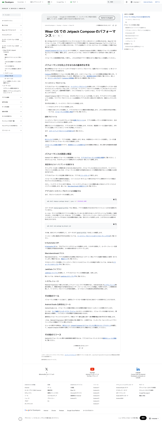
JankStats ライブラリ (51, 273)
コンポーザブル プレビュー (68, 311)
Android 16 (96, 390)
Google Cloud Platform (73, 410)
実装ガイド (64, 259)
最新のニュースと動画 (109, 338)
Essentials (21, 2)
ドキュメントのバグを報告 (146, 390)
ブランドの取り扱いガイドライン (50, 418)
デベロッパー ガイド (121, 390)
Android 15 (96, 393)
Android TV (73, 398)
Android (27, 387)
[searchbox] (11, 15)
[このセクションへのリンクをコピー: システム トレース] (60, 281)
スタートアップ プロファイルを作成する (61, 131)
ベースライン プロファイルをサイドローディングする (93, 236)
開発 (49, 2)
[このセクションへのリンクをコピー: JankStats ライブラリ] (63, 269)
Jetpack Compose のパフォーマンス (56, 50)
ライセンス (36, 418)
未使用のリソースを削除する (76, 145)
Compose (48, 74)
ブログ (74, 2)
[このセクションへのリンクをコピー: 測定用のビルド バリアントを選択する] (75, 165)
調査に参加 (142, 395)
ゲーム (49, 387)
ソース (26, 395)
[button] (10, 25)
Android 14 (96, 395)
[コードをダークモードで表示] (114, 199)
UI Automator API (50, 246)
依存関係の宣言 (91, 76)
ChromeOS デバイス (76, 393)
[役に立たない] (115, 25)
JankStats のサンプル (67, 276)
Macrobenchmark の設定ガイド (77, 186)
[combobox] (115, 2)
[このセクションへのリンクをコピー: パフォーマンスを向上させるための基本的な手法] (91, 65)
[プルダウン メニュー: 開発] (52, 2)
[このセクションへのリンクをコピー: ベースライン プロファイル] (67, 83)
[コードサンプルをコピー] (116, 199)
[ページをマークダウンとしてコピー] (58, 35)
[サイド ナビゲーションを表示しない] (20, 419)
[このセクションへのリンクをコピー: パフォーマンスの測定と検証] (73, 154)
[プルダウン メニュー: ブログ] (78, 2)
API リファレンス (120, 393)
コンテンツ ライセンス (70, 355)
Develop (5, 8)
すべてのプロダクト (88, 410)
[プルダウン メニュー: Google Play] (66, 2)
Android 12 (96, 401)
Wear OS (22, 8)
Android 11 (96, 404)
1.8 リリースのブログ (54, 78)
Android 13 (96, 398)
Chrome (53, 410)
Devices (14, 8)
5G (48, 401)
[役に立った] (113, 25)
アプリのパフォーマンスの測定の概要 (92, 158)
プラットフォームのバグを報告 (147, 387)
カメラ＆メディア (52, 395)
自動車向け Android (75, 395)
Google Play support (144, 393)
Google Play (60, 2)
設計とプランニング (35, 2)
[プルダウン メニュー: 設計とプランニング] (43, 2)
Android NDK (119, 398)
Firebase (61, 410)
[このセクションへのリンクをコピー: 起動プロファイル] (58, 117)
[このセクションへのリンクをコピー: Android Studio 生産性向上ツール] (72, 305)
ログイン (157, 2)
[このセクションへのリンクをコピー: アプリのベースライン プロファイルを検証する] (82, 191)
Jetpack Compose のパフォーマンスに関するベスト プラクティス (91, 325)
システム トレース (109, 285)
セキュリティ (28, 393)
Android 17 (96, 387)
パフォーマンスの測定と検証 (64, 112)
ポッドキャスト (29, 404)
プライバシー (51, 398)
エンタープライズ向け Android (33, 390)
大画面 (72, 387)
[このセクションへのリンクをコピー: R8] (48, 136)
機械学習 (50, 390)
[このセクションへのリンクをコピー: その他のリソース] (62, 335)
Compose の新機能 (68, 78)
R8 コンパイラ (49, 139)
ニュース (27, 398)
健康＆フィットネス (53, 393)
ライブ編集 (55, 311)
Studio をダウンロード (122, 395)
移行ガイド (66, 325)
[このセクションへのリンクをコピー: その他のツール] (61, 296)
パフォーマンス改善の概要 (53, 145)
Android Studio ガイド (122, 387)
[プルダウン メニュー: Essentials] (26, 2)
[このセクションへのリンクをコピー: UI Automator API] (60, 243)
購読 (143, 418)
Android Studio (148, 2)
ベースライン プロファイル (79, 86)
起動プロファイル (79, 120)
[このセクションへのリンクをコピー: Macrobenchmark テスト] (66, 253)
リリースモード (84, 175)
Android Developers (50, 25)
